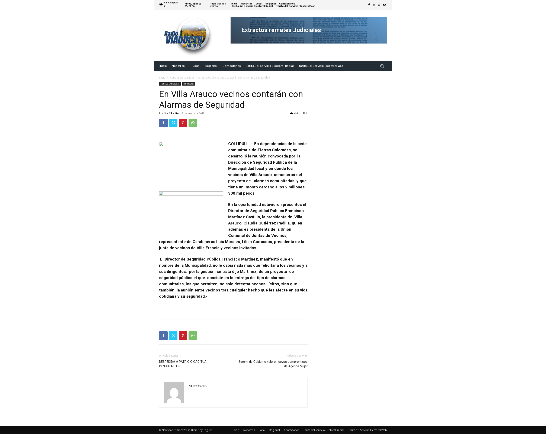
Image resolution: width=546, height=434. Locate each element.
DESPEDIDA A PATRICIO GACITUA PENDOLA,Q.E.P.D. (182, 364)
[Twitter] (379, 4)
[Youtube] (384, 4)
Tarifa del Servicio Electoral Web (367, 430)
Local (262, 430)
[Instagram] (374, 4)
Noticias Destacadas (182, 77)
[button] (382, 66)
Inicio (162, 77)
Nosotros (249, 430)
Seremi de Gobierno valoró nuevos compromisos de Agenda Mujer (273, 364)
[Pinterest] (183, 123)
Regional (274, 430)
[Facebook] (369, 4)
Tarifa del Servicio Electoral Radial (323, 430)
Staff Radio (171, 113)
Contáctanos (291, 430)
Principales (188, 83)
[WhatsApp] (193, 123)
